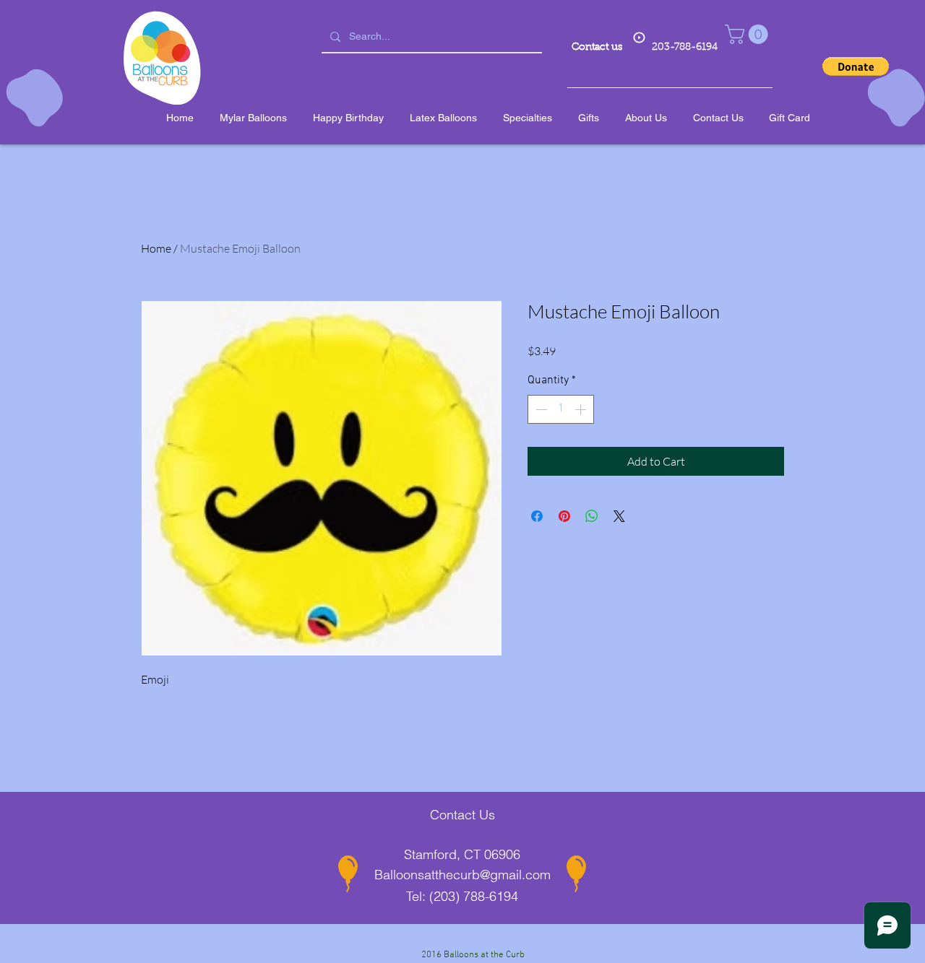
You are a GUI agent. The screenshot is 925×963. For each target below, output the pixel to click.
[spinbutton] (561, 409)
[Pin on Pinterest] (564, 516)
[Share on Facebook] (537, 516)
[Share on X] (619, 516)
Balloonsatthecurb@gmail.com (462, 874)
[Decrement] (540, 409)
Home (156, 248)
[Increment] (582, 409)
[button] (749, 34)
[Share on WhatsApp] (592, 516)
